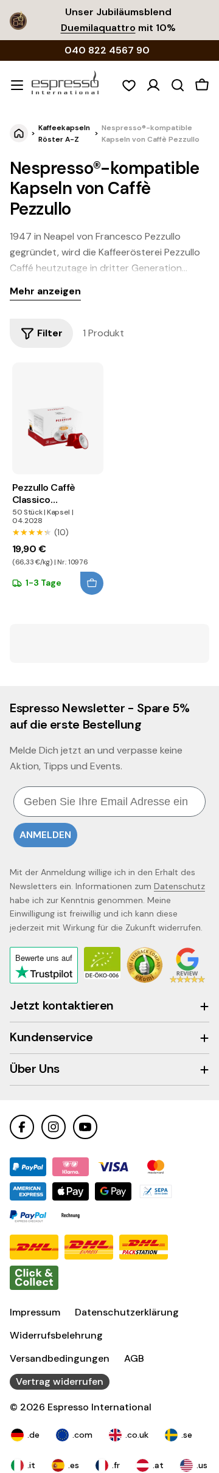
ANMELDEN (45, 834)
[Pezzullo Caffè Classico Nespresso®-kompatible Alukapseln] (57, 418)
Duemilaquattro (98, 27)
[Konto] (153, 85)
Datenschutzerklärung (127, 1312)
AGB (134, 1358)
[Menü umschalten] (17, 85)
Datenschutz (179, 886)
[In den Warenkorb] (91, 583)
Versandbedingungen (59, 1358)
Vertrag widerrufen (59, 1381)
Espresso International (99, 1407)
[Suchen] (177, 85)
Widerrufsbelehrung (56, 1335)
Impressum (35, 1312)
